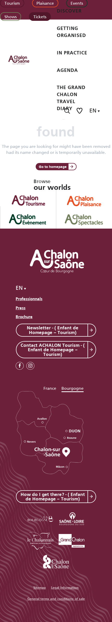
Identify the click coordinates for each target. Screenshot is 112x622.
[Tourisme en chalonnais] (40, 540)
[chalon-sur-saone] (24, 59)
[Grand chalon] (72, 540)
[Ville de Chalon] (56, 561)
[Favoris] (80, 111)
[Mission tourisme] (72, 518)
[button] (67, 110)
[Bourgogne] (40, 518)
